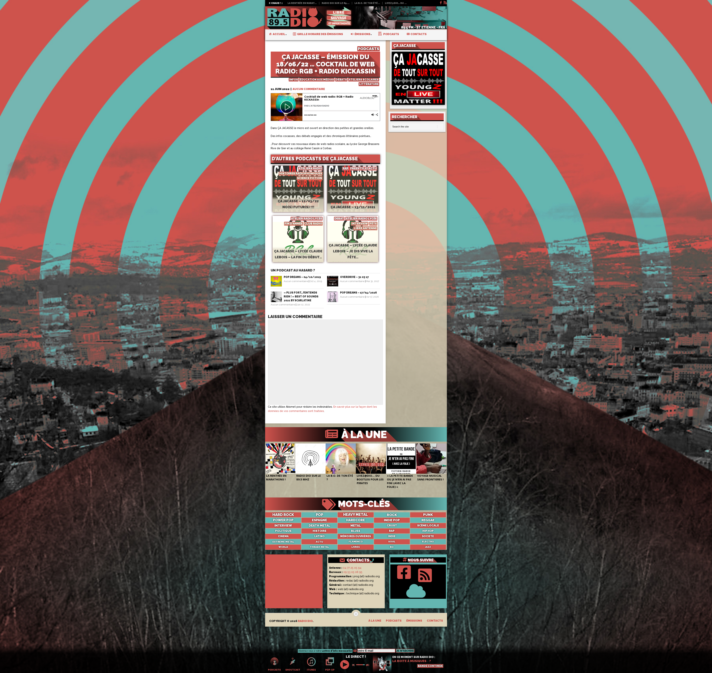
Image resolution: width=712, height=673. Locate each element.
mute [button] (354, 665)
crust (392, 525)
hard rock (283, 515)
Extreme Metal (283, 541)
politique (283, 531)
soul (391, 541)
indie (391, 536)
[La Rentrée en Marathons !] (280, 458)
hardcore (355, 520)
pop (319, 515)
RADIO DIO (305, 621)
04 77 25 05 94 (352, 567)
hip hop (428, 530)
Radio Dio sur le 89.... (336, 3)
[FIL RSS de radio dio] (425, 574)
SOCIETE (428, 536)
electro (428, 541)
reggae (427, 520)
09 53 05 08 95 (352, 572)
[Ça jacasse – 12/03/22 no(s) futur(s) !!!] (298, 195)
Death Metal (319, 525)
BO (392, 547)
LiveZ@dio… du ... (396, 3)
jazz (428, 547)
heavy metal (355, 515)
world (283, 547)
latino (319, 536)
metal (355, 525)
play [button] (345, 664)
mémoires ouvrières (355, 536)
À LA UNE (363, 434)
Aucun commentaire (309, 89)
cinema (283, 536)
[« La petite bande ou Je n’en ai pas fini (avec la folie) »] (401, 458)
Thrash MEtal (319, 547)
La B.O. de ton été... (367, 3)
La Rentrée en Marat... (302, 3)
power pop (283, 520)
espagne (319, 520)
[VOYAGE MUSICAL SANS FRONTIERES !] (431, 458)
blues (355, 530)
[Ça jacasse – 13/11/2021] (352, 195)
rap (392, 530)
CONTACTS (358, 560)
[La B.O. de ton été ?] (341, 458)
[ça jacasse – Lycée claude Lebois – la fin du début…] (298, 245)
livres (355, 547)
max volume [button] (368, 665)
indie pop (392, 520)
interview (283, 525)
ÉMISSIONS (414, 620)
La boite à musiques (409, 661)
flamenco (356, 541)
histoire (319, 531)
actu (319, 541)
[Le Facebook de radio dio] (440, 2)
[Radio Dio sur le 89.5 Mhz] (310, 458)
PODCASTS (368, 48)
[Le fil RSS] (445, 2)
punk (428, 515)
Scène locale (428, 525)
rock (392, 515)
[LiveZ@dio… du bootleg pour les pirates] (371, 458)
